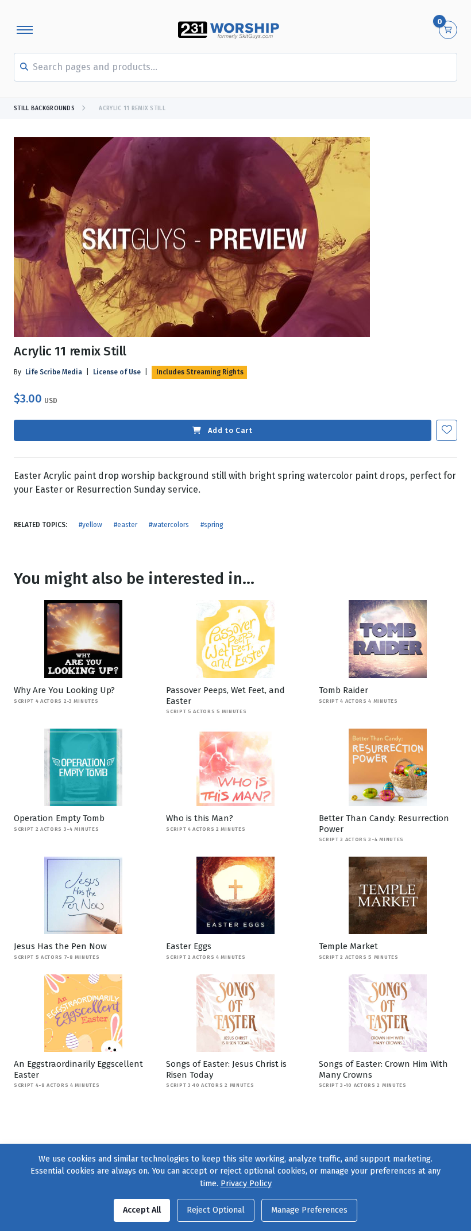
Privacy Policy (246, 1184)
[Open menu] (25, 30)
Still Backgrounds (44, 108)
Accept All (142, 1210)
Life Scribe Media (53, 372)
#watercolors (169, 525)
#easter (125, 525)
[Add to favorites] (446, 430)
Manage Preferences (309, 1210)
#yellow (90, 525)
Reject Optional (216, 1210)
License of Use (117, 372)
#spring (211, 525)
